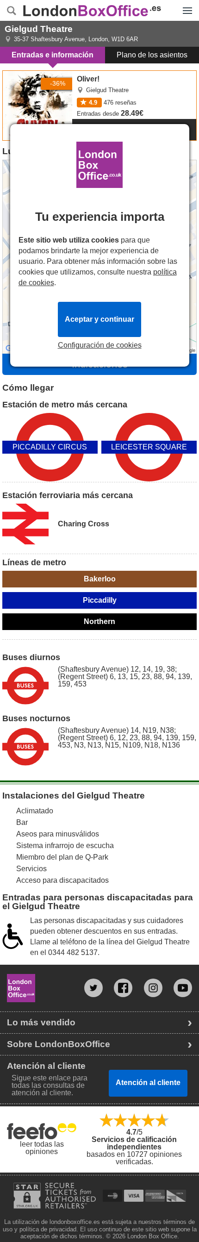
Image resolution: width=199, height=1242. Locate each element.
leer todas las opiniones (42, 1147)
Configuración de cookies (100, 345)
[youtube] (183, 988)
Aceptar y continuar (99, 319)
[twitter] (93, 988)
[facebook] (123, 988)
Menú (185, 3)
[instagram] (153, 988)
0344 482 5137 (73, 952)
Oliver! (13, 74)
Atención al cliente (148, 1082)
